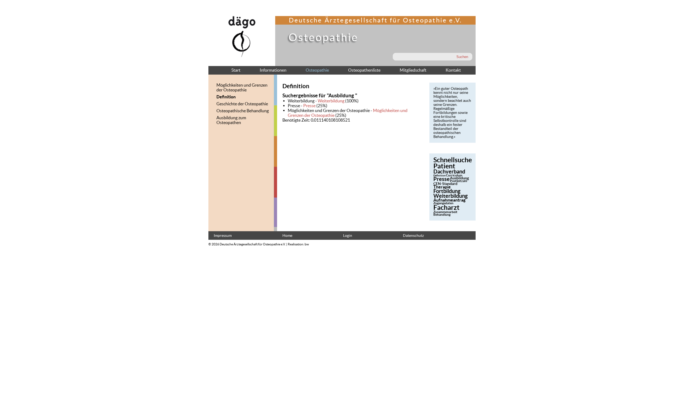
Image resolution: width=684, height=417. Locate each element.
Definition (226, 96)
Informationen (273, 70)
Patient (444, 166)
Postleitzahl (458, 181)
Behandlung (441, 214)
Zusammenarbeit (445, 212)
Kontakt (453, 70)
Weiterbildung (331, 100)
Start (235, 70)
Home (287, 236)
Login (347, 236)
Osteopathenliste (364, 70)
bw (307, 244)
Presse (309, 105)
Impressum (223, 236)
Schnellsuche (452, 160)
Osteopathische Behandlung (242, 110)
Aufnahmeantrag (449, 200)
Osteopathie (317, 70)
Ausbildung (459, 178)
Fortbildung (446, 191)
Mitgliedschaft (413, 70)
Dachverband (449, 171)
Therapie (442, 186)
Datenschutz (413, 236)
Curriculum (454, 175)
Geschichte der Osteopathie (242, 103)
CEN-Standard (445, 184)
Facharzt (446, 207)
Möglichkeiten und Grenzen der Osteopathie (241, 87)
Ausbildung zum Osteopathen (231, 120)
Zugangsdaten (443, 203)
